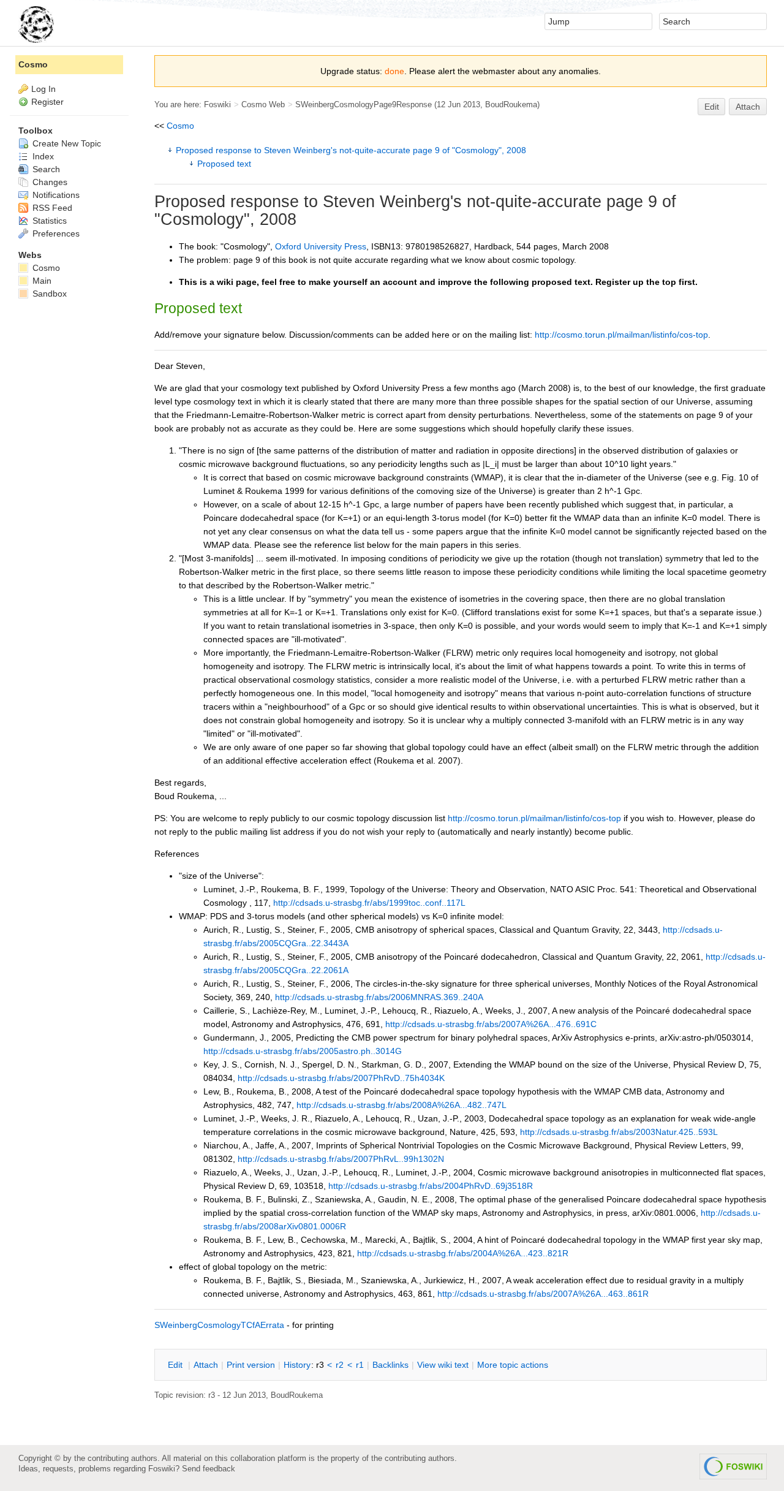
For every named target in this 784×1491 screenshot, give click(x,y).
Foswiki (217, 104)
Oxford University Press (320, 246)
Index (42, 156)
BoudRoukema (511, 104)
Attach (748, 107)
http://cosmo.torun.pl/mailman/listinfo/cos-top (621, 335)
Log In (43, 89)
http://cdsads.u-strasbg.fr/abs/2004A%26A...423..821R (462, 1253)
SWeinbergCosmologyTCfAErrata (219, 1325)
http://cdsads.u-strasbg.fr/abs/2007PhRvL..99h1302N (341, 1159)
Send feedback (208, 1468)
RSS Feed (51, 208)
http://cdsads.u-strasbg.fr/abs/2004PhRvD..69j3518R (430, 1186)
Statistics (48, 221)
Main (40, 281)
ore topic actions (512, 1365)
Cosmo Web (263, 104)
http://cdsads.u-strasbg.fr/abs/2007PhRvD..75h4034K (341, 1078)
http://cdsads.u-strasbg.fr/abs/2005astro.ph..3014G (302, 1051)
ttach (206, 1365)
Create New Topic (65, 143)
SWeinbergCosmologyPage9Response (363, 104)
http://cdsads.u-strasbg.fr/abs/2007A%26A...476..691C (491, 1024)
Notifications (55, 195)
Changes (48, 182)
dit (176, 1365)
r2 (340, 1365)
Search (45, 169)
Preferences (55, 233)
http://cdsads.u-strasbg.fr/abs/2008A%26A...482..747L (401, 1105)
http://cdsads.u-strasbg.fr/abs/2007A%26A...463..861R (543, 1294)
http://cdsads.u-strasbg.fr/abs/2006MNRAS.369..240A (379, 997)
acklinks (390, 1365)
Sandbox (48, 293)
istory (297, 1365)
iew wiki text (443, 1365)
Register (47, 102)
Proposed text (224, 164)
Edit (711, 107)
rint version (251, 1365)
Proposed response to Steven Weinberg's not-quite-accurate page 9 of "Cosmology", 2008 (351, 150)
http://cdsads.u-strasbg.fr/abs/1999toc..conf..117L (369, 903)
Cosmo (180, 126)
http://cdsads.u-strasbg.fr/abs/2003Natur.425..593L (619, 1132)
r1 (360, 1365)
